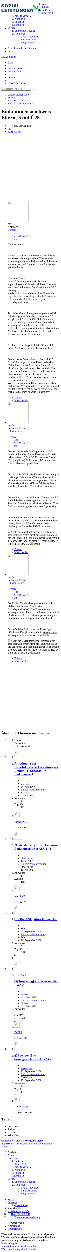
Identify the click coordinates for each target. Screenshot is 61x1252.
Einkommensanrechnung (33, 789)
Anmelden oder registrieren (22, 48)
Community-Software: (22, 1140)
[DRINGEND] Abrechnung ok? (35, 919)
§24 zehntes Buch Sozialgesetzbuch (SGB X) (31, 1057)
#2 (15, 445)
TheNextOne (21, 1106)
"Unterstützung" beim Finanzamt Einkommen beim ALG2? (37, 846)
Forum (11, 77)
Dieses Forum (15, 71)
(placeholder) (21, 1205)
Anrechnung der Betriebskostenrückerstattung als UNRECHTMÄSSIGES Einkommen (36, 769)
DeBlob (25, 994)
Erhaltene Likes (16, 431)
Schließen (33, 1249)
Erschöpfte (26, 1068)
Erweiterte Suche (16, 83)
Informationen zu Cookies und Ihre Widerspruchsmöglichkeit (19, 1248)
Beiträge (12, 229)
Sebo (23, 928)
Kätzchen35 (20, 821)
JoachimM (19, 896)
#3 (15, 597)
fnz (9, 128)
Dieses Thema (8, 56)
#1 (15, 238)
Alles (10, 62)
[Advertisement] (30, 167)
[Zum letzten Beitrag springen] (17, 816)
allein (23, 974)
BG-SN (25, 783)
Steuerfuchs (27, 858)
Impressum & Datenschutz (14, 1143)
